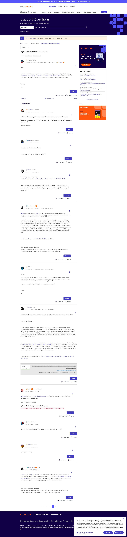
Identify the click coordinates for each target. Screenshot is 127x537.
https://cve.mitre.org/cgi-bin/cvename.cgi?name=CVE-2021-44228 (40, 75)
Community (52, 6)
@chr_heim (39, 213)
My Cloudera (24, 521)
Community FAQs (55, 514)
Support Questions (35, 43)
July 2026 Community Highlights (87, 75)
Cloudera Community (28, 12)
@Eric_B (33, 474)
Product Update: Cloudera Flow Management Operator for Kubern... (91, 89)
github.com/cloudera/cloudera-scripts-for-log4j (66, 370)
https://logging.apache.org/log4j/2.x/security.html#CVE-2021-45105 (45, 179)
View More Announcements (92, 99)
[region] (100, 526)
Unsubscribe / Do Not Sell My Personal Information (63, 525)
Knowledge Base (56, 521)
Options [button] (24, 47)
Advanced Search (24, 31)
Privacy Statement (114, 529)
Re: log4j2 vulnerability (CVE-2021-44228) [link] (50, 43)
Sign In (104, 12)
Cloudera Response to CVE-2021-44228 (34, 239)
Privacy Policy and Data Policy (47, 525)
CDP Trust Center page (40, 396)
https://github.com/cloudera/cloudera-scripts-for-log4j (39, 344)
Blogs (78, 12)
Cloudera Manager (37, 55)
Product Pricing (68, 521)
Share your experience (31, 38)
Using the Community (68, 12)
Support (72, 6)
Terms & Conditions (38, 525)
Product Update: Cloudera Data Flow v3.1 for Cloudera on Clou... (90, 95)
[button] (75, 65)
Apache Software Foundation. (58, 527)
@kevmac (23, 474)
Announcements (46, 12)
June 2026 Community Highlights (88, 79)
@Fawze (23, 213)
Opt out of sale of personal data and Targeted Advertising (85, 533)
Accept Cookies (119, 532)
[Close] (123, 518)
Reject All (108, 532)
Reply (73, 91)
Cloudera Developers (90, 12)
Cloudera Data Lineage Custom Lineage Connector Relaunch (92, 84)
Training (60, 6)
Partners (66, 6)
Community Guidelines (41, 514)
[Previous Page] (41, 506)
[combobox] (60, 27)
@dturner (23, 396)
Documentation (44, 521)
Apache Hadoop (28, 55)
